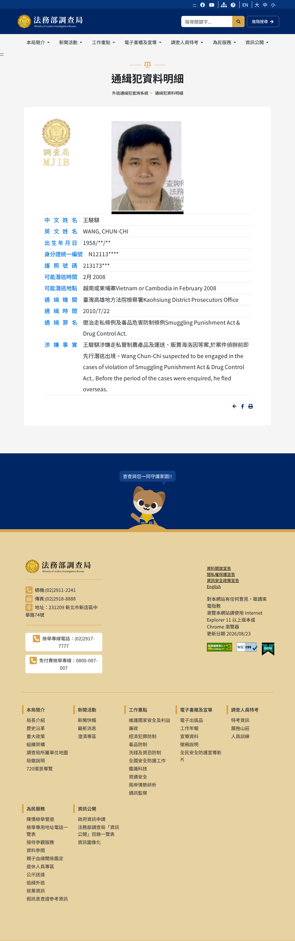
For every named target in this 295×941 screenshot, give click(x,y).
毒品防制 (138, 744)
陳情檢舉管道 (40, 818)
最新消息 (87, 728)
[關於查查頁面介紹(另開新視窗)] (147, 500)
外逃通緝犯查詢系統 (130, 93)
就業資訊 (36, 890)
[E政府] (270, 649)
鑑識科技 (138, 768)
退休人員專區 (40, 866)
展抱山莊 (240, 728)
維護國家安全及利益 (149, 719)
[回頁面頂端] (280, 926)
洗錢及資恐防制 (145, 752)
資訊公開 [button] (255, 42)
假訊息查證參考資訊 (47, 898)
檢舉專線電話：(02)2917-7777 (68, 642)
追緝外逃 (36, 882)
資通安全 (138, 776)
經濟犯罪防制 (142, 736)
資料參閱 (36, 850)
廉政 (133, 728)
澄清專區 (87, 736)
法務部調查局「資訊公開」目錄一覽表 (98, 830)
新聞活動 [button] (69, 42)
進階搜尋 (260, 21)
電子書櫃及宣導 (196, 709)
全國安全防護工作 (147, 760)
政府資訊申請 (91, 818)
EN (245, 4)
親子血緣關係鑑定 (45, 858)
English (214, 586)
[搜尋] (238, 21)
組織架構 (36, 744)
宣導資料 (189, 736)
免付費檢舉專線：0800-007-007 (68, 664)
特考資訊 (240, 719)
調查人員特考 (245, 709)
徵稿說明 (189, 744)
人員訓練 (240, 736)
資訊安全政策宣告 (223, 580)
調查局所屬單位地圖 (47, 752)
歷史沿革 (36, 728)
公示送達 (36, 874)
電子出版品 (191, 719)
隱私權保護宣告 (221, 574)
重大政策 (36, 736)
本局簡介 (36, 709)
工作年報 (189, 728)
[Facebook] (203, 4)
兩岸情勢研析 (142, 784)
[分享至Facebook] (242, 406)
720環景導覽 (40, 768)
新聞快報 (87, 719)
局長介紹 (36, 719)
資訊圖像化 (89, 842)
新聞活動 (87, 709)
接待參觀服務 (40, 842)
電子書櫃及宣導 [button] (141, 42)
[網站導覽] (224, 4)
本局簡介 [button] (36, 42)
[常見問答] (233, 4)
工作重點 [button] (101, 42)
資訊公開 (87, 808)
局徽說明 (36, 760)
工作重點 (138, 709)
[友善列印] (251, 406)
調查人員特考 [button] (185, 42)
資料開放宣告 (219, 568)
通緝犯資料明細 (169, 93)
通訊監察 (138, 792)
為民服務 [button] (222, 42)
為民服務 (36, 808)
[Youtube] (212, 4)
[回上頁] (234, 406)
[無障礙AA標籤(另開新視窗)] (222, 649)
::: (194, 4)
